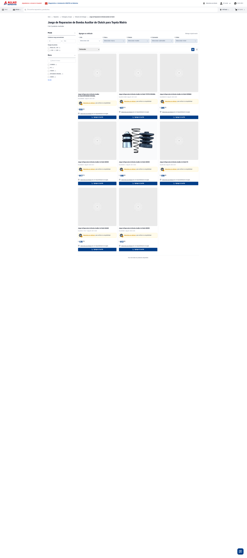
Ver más (49, 80)
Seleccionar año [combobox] (84, 41)
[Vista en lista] (196, 49)
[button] (100, 41)
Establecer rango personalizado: (56, 37)
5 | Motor (177, 37)
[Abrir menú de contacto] (240, 551)
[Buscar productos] (25, 9)
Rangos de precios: (53, 45)
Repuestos (56, 17)
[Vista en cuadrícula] (192, 49)
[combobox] (120, 9)
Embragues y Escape (67, 17)
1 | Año (80, 37)
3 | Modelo (129, 37)
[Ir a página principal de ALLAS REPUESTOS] (10, 3)
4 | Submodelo (154, 37)
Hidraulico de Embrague (80, 17)
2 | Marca (105, 37)
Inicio (49, 17)
